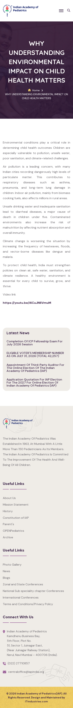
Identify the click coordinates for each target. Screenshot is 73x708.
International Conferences (21, 597)
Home (36, 90)
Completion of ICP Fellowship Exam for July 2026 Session (35, 342)
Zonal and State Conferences (23, 584)
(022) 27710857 (19, 663)
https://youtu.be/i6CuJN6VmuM (27, 303)
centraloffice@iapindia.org (26, 672)
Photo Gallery (12, 565)
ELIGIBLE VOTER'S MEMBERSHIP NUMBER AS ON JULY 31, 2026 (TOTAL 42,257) (35, 354)
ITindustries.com (36, 701)
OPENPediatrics (13, 531)
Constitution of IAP (16, 518)
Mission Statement (15, 505)
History (8, 511)
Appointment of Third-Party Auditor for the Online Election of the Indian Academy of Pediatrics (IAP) (35, 368)
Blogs (6, 578)
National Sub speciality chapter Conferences (33, 591)
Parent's (8, 524)
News (6, 571)
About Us (9, 498)
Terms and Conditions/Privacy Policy (28, 604)
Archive (8, 537)
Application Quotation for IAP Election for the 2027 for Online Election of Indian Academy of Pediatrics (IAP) (34, 382)
